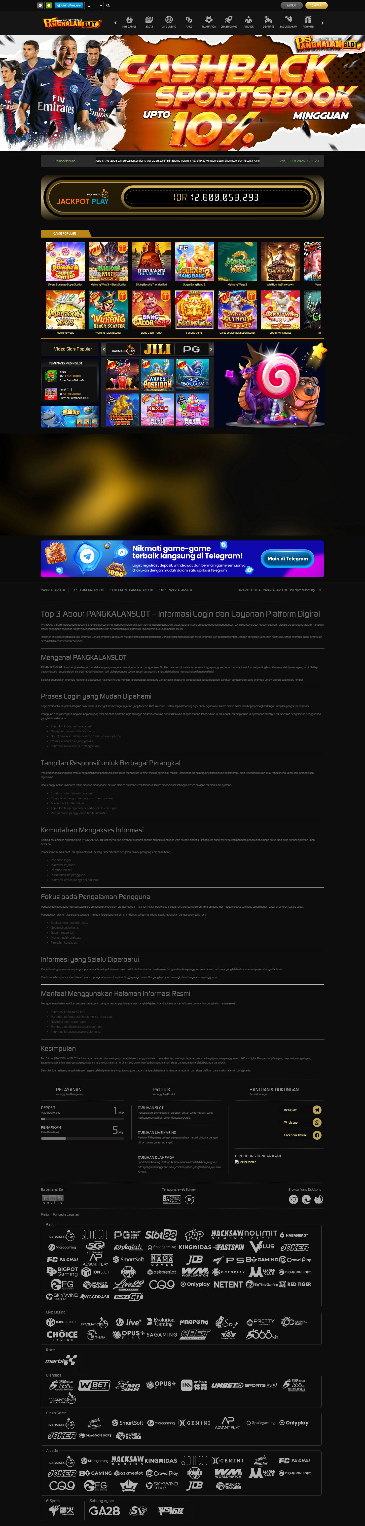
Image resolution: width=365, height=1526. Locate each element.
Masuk (291, 5)
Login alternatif (49, 706)
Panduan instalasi (344, 507)
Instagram (290, 1110)
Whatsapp (291, 1122)
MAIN (68, 261)
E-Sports (268, 26)
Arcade (249, 26)
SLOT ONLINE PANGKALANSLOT (131, 590)
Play (100, 201)
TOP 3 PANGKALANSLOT (88, 590)
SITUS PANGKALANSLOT (175, 590)
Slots (149, 26)
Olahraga (209, 26)
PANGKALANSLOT (53, 590)
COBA (125, 370)
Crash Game (229, 26)
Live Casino (169, 26)
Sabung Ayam (288, 26)
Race (189, 26)
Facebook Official (295, 1135)
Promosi (308, 26)
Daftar (316, 5)
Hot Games (129, 26)
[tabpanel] (182, 93)
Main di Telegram (71, 5)
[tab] (123, 349)
